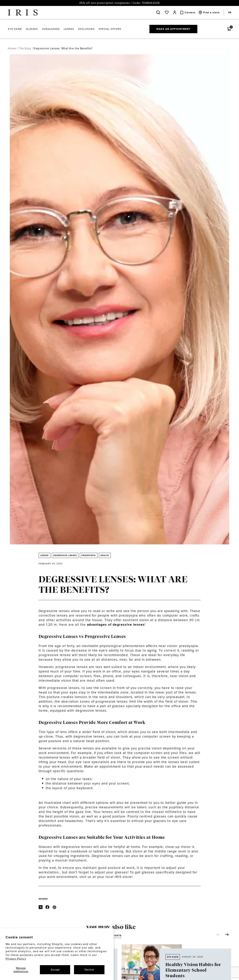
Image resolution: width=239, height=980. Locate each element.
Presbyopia (88, 555)
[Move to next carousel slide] (227, 934)
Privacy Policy (16, 959)
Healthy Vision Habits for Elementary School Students (193, 970)
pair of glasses (112, 705)
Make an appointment (173, 29)
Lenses (44, 555)
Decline (89, 970)
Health (104, 555)
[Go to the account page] (174, 12)
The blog (25, 48)
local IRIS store (118, 876)
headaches (74, 820)
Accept (55, 970)
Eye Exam (172, 957)
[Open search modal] (158, 12)
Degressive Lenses (65, 555)
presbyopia (188, 645)
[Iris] (23, 12)
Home (12, 48)
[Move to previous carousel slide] (218, 935)
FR (229, 12)
